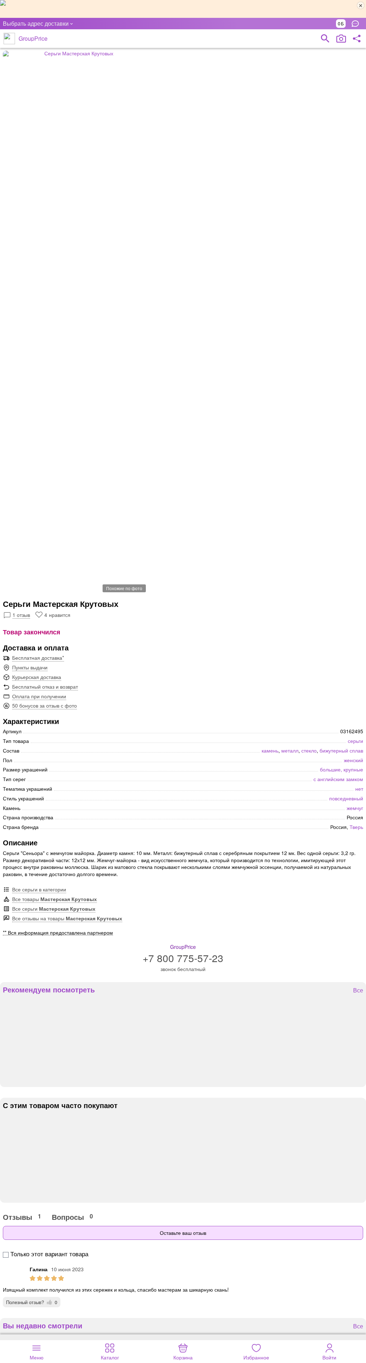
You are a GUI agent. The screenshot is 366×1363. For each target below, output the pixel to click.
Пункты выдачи (30, 667)
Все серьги (53, 908)
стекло (309, 750)
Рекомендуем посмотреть (49, 989)
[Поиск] (325, 38)
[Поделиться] (357, 38)
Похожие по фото (124, 588)
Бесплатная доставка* (38, 657)
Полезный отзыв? (31, 1302)
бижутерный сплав (341, 750)
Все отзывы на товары (67, 918)
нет (359, 788)
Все (358, 990)
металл (289, 750)
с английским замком (338, 779)
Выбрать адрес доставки (36, 23)
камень (270, 750)
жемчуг (355, 807)
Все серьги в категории (39, 889)
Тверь (356, 826)
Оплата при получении (39, 696)
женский (353, 760)
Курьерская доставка (36, 676)
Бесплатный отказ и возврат (45, 686)
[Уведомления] (357, 23)
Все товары (54, 898)
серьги (355, 740)
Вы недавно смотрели (42, 1325)
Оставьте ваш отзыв (183, 1232)
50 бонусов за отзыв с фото (44, 705)
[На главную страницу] (9, 38)
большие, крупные (341, 769)
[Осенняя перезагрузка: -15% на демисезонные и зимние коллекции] (183, 9)
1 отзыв (21, 614)
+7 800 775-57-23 (183, 958)
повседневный (346, 798)
